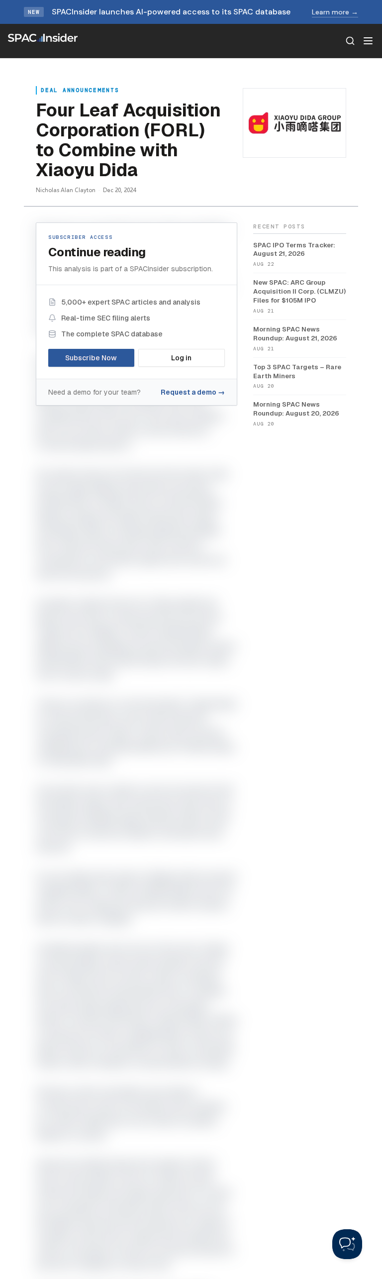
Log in (181, 357)
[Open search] (350, 41)
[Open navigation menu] (368, 41)
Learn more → (335, 11)
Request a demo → (193, 392)
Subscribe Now (91, 357)
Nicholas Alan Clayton (66, 190)
